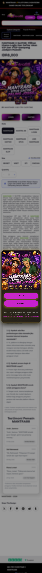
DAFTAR (21, 303)
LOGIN (21, 296)
